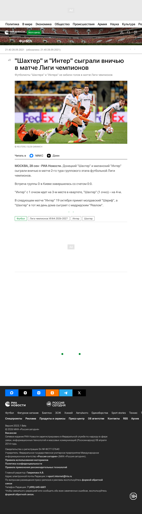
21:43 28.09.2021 (14, 49)
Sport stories (119, 412)
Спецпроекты (13, 418)
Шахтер (88, 218)
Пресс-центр (77, 418)
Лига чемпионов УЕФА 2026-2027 (49, 218)
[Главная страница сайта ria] (6, 32)
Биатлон (47, 412)
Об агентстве (96, 418)
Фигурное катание (28, 412)
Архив (135, 418)
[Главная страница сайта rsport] (22, 32)
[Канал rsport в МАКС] (11, 392)
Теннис (133, 412)
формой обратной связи (19, 494)
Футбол (21, 218)
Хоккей (68, 412)
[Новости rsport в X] (79, 392)
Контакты (114, 418)
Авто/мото (82, 412)
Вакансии (10, 432)
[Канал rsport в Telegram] (65, 392)
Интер (76, 218)
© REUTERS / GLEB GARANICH (28, 147)
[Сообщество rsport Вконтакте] (38, 392)
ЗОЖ (58, 412)
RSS (125, 418)
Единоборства (100, 412)
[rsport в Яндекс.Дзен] (25, 392)
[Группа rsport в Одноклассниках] (52, 392)
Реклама (30, 418)
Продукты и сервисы (52, 418)
